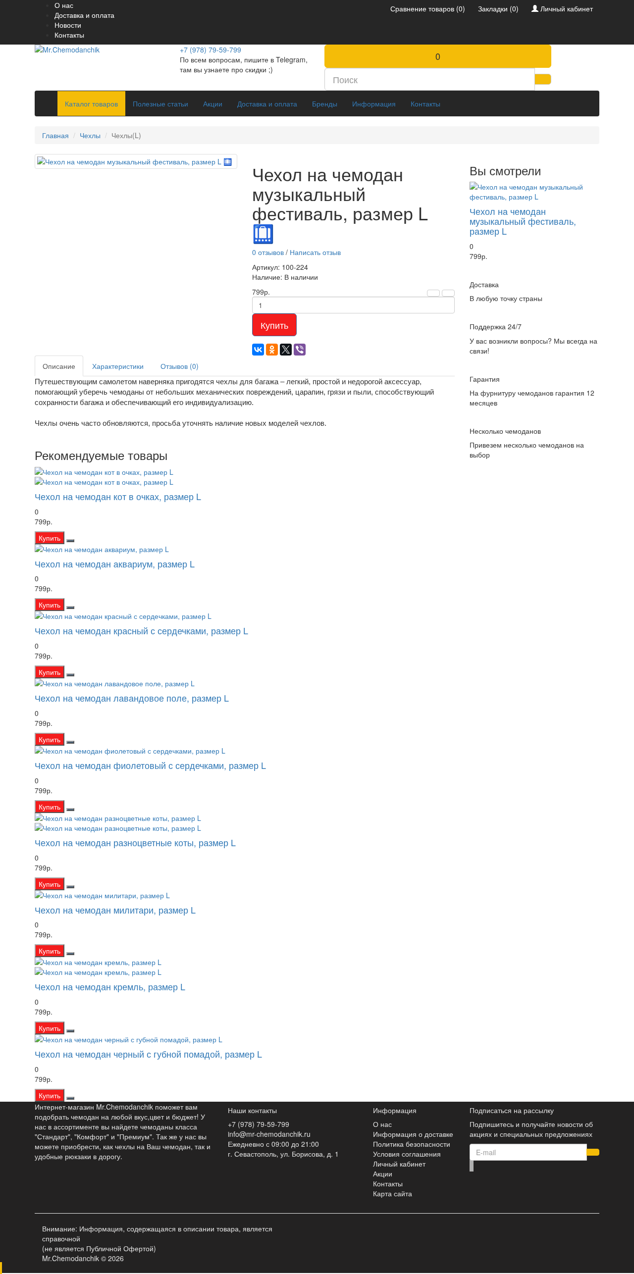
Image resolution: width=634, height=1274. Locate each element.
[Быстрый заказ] (70, 540)
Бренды (324, 103)
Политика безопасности (411, 1144)
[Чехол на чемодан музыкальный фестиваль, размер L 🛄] (136, 161)
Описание (59, 366)
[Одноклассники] (272, 350)
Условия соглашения (407, 1154)
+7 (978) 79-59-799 (210, 49)
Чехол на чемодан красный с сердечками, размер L (141, 630)
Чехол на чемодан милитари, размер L (115, 909)
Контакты (69, 35)
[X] (286, 350)
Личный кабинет (399, 1164)
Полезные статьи (160, 103)
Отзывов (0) (179, 366)
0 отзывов (268, 252)
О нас (63, 5)
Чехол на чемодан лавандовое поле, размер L (132, 697)
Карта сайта (392, 1193)
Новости (67, 25)
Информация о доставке (413, 1134)
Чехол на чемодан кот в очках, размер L (118, 496)
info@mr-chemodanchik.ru (269, 1134)
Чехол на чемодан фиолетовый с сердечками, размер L (150, 765)
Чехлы (90, 135)
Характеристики (118, 366)
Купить (274, 324)
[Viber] (300, 350)
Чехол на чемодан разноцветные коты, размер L (135, 842)
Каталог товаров (91, 103)
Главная (55, 135)
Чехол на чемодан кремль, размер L (110, 986)
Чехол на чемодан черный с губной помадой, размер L (148, 1053)
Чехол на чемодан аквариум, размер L (115, 563)
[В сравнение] (448, 293)
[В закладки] (433, 293)
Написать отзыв (315, 252)
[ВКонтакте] (258, 350)
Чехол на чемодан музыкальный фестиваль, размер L (523, 220)
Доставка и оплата (84, 15)
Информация (374, 103)
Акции (212, 103)
